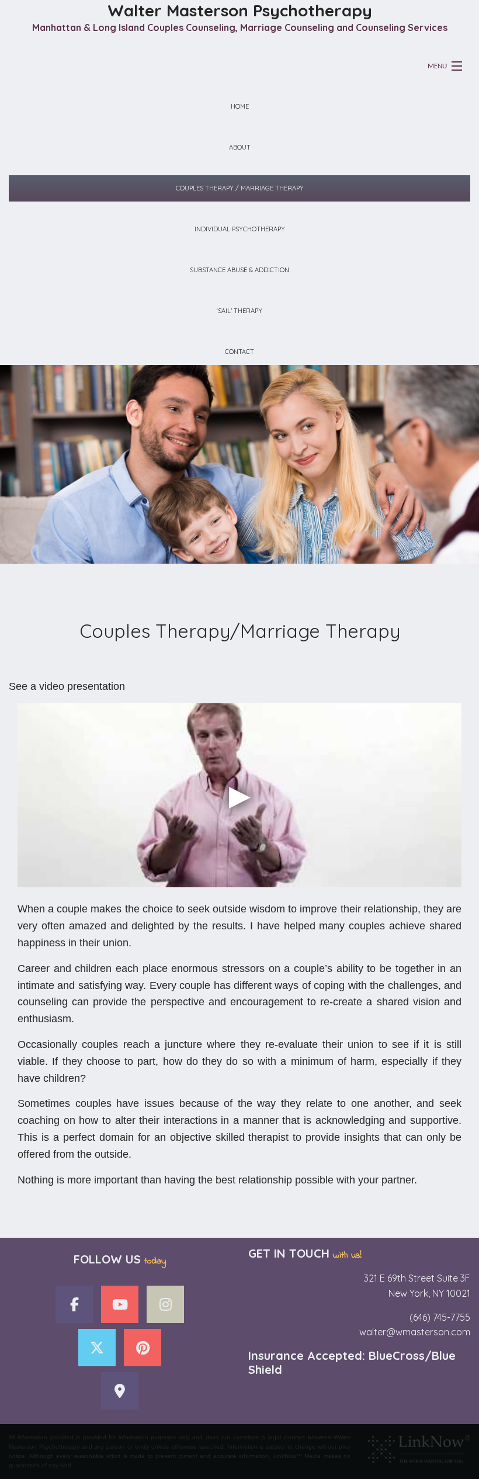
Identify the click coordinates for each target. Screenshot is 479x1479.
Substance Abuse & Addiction (239, 270)
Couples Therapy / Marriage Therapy (240, 188)
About (240, 147)
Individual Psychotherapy (240, 229)
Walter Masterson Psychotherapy (239, 10)
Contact (239, 352)
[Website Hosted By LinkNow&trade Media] (419, 1446)
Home (240, 106)
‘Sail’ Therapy (239, 311)
